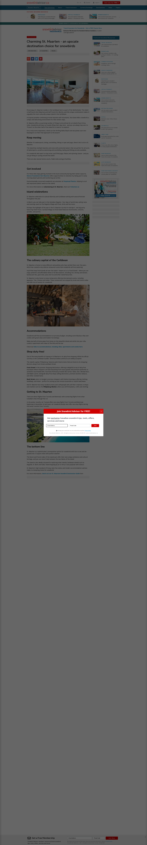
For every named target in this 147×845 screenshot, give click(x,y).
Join (95, 425)
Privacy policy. (88, 430)
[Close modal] (101, 411)
